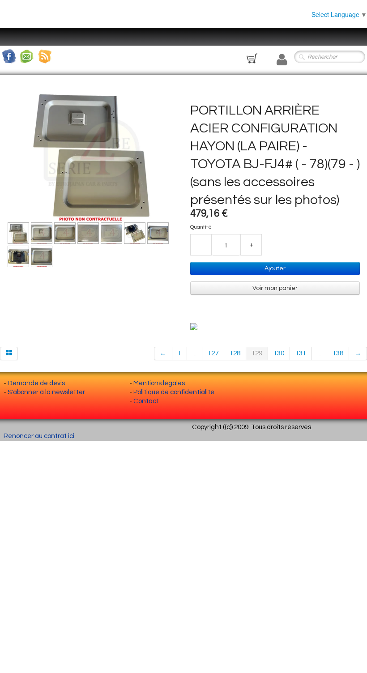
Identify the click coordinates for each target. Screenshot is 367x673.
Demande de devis (36, 383)
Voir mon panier (275, 288)
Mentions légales (159, 383)
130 (278, 353)
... (194, 353)
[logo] (15, 42)
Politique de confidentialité (173, 392)
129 (257, 353)
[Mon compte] (282, 60)
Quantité (201, 227)
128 (235, 353)
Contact (146, 401)
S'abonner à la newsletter (46, 392)
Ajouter (275, 268)
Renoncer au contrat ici (39, 436)
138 (338, 353)
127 (213, 353)
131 (300, 353)
